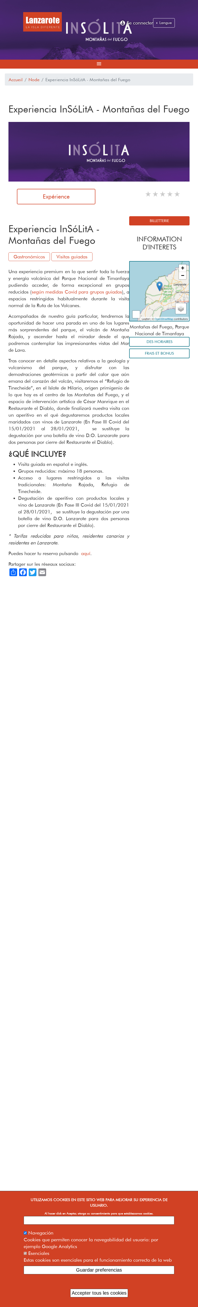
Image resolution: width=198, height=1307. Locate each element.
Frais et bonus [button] (159, 353)
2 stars (155, 194)
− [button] (182, 275)
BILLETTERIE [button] (159, 220)
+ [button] (182, 268)
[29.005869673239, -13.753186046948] (159, 286)
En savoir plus (99, 1220)
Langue (165, 22)
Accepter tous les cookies (99, 1293)
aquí (85, 553)
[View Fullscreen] (136, 314)
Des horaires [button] (159, 341)
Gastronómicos (29, 257)
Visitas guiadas (72, 257)
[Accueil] (42, 22)
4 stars (170, 194)
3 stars (163, 194)
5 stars (177, 194)
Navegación (40, 1233)
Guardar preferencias (99, 1270)
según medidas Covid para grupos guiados (77, 292)
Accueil (16, 79)
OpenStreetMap (164, 319)
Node (34, 79)
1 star (148, 194)
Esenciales (38, 1253)
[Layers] (181, 308)
